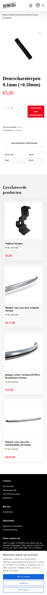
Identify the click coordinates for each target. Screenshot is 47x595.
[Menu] (43, 5)
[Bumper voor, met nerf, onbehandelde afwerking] (23, 419)
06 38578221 (8, 512)
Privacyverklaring (10, 529)
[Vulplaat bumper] (23, 220)
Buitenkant (17, 130)
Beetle (31, 154)
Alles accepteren (23, 577)
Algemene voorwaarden (12, 526)
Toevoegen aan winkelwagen (36, 111)
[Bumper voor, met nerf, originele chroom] (23, 285)
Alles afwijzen (23, 590)
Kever (31, 160)
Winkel (12, 15)
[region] (23, 573)
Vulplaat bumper (14, 243)
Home (4, 15)
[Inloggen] (31, 5)
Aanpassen (23, 583)
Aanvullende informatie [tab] (24, 143)
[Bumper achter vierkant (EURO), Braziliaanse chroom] (23, 352)
